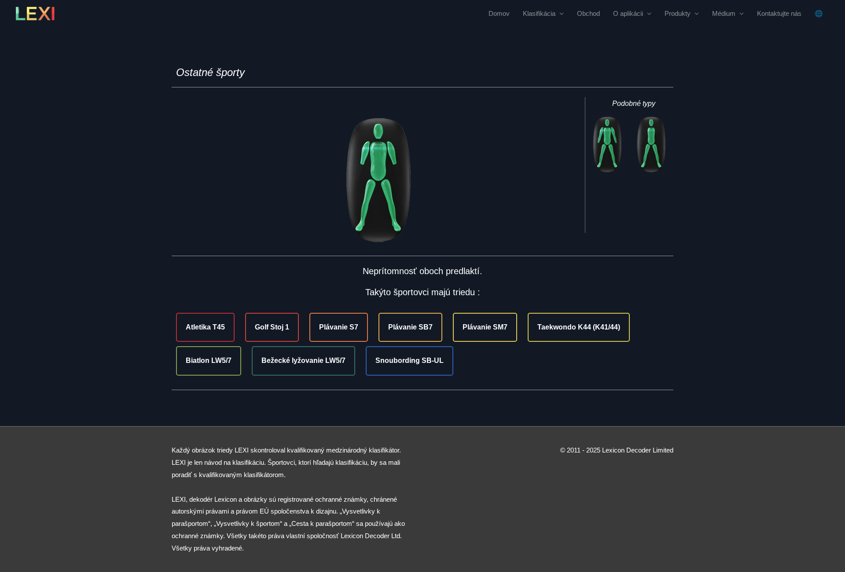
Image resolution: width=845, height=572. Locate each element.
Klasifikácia (539, 13)
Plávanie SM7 (485, 327)
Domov (499, 13)
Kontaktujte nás (779, 13)
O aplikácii (628, 13)
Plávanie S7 (338, 327)
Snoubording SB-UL (409, 360)
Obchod (588, 13)
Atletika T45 (205, 327)
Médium (723, 13)
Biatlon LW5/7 (208, 360)
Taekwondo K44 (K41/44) (578, 327)
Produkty (678, 13)
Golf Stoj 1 (272, 327)
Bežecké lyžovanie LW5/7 (303, 360)
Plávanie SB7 (410, 327)
